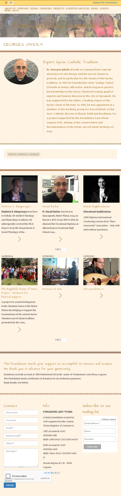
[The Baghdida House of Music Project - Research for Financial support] (19, 329)
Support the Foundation (105, 2)
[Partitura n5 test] (60, 295)
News (8, 11)
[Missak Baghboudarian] (101, 236)
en (10, 2)
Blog (15, 11)
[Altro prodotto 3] (101, 295)
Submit (10, 485)
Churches (46, 9)
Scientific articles (77, 9)
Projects (58, 9)
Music (94, 9)
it (6, 2)
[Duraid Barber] (60, 239)
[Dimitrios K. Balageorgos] (19, 239)
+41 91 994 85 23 (52, 473)
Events (104, 9)
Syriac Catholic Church (24, 154)
